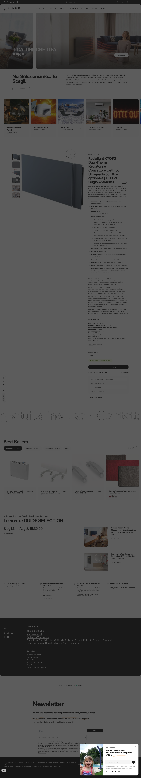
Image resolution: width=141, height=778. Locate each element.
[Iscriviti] (133, 762)
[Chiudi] (135, 746)
